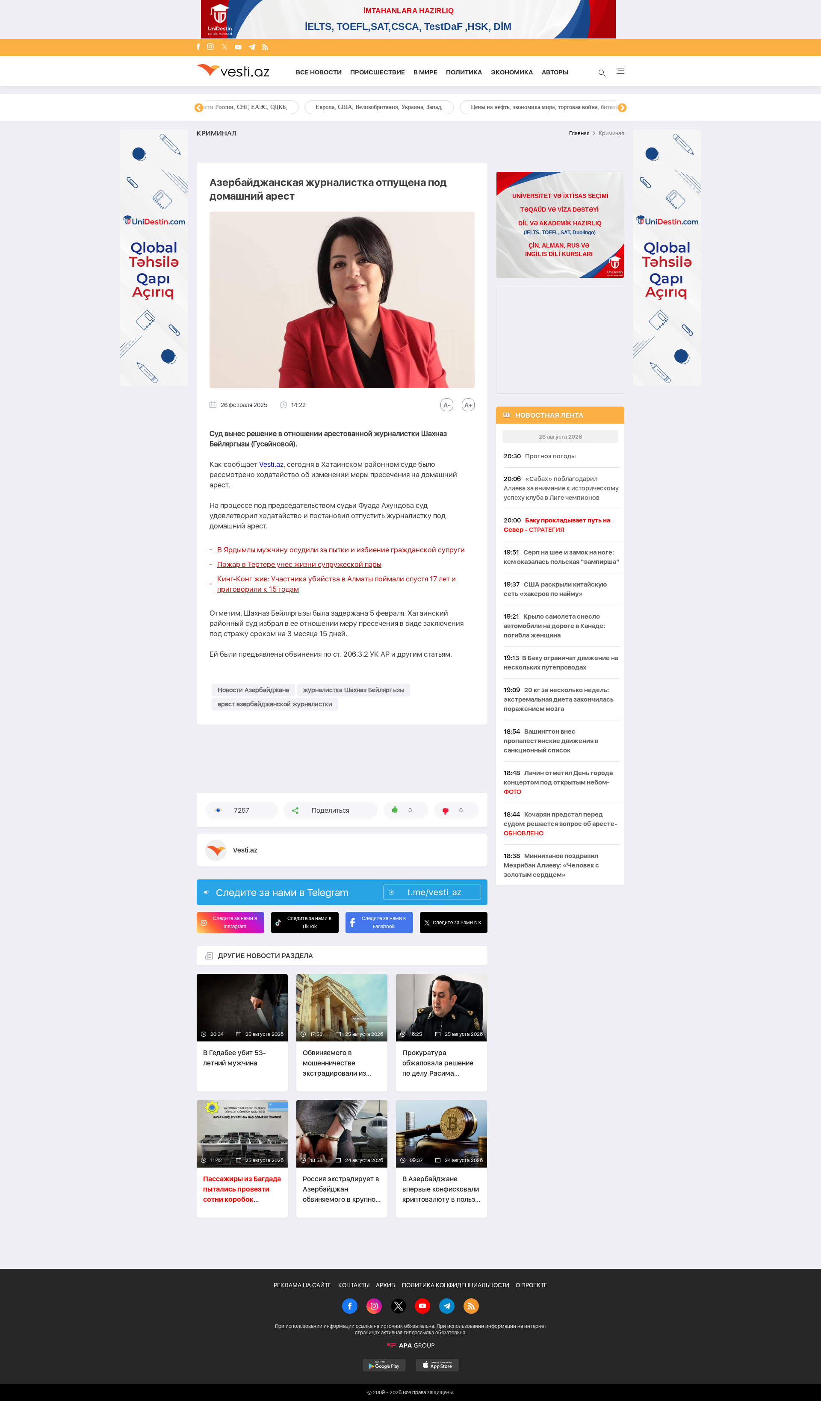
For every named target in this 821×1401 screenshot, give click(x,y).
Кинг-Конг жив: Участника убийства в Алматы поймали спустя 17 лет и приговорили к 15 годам (336, 584)
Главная (579, 133)
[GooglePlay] (384, 1365)
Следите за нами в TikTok (309, 922)
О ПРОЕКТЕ (531, 1285)
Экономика (512, 72)
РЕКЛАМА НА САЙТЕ (302, 1285)
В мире (425, 72)
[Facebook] (198, 47)
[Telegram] (251, 48)
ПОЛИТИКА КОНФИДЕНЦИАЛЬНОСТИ (455, 1285)
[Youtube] (238, 48)
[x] (224, 48)
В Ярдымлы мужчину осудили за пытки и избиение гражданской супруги (341, 550)
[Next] (622, 108)
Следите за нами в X (457, 923)
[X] (398, 1306)
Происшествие (377, 72)
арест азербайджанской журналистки (275, 704)
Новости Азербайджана (253, 690)
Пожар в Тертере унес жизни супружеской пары (299, 564)
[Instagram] (210, 47)
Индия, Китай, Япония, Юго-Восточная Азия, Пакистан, (462, 107)
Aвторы (555, 72)
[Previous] (199, 108)
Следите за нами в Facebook (384, 922)
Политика (464, 72)
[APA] (410, 1345)
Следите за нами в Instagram (235, 922)
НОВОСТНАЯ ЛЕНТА (549, 415)
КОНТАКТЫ (353, 1285)
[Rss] (265, 48)
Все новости (319, 72)
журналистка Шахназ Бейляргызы (353, 690)
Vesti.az (271, 464)
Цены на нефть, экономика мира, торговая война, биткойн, (284, 107)
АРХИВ (385, 1285)
